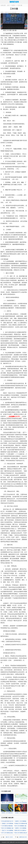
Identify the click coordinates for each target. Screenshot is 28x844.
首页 (8, 5)
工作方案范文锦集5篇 (7, 825)
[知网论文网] (14, 2)
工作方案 (19, 5)
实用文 (13, 5)
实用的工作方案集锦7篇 (21, 823)
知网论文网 (12, 842)
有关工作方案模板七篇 (20, 825)
